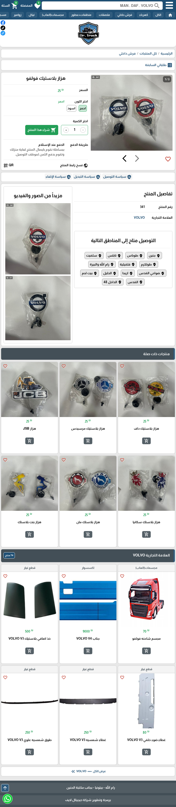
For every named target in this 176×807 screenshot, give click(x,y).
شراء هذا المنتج (42, 130)
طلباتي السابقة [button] (159, 65)
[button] (30, 5)
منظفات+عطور (81, 15)
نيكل (32, 15)
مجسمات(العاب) (53, 15)
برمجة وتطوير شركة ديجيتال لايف (88, 800)
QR (8, 165)
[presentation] (137, 159)
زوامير (17, 15)
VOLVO (139, 217)
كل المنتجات (148, 53)
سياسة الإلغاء (58, 177)
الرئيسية (167, 53)
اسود (71, 108)
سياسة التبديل (87, 177)
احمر (83, 108)
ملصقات (104, 15)
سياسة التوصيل (117, 177)
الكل (158, 15)
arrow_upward (5, 788)
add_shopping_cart (146, 440)
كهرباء (143, 15)
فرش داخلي (124, 15)
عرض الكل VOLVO (88, 771)
